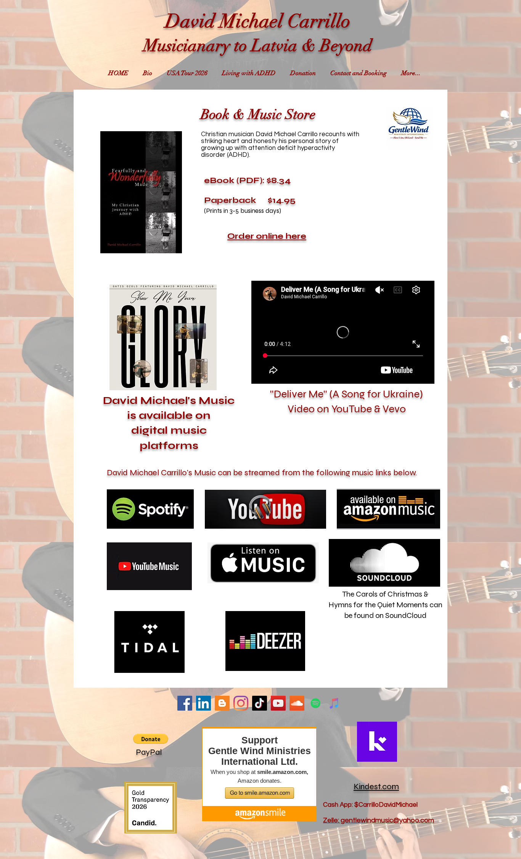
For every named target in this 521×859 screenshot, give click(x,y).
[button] (163, 337)
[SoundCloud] (296, 703)
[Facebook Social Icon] (184, 703)
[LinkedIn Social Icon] (203, 703)
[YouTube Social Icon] (278, 703)
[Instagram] (240, 703)
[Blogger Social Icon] (222, 703)
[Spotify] (315, 703)
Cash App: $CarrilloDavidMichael (370, 804)
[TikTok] (259, 703)
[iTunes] (334, 703)
